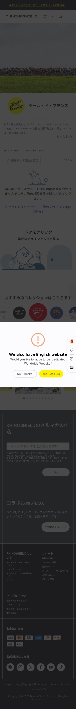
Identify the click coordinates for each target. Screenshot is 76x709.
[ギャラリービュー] (72, 341)
